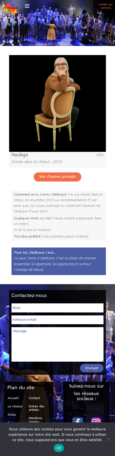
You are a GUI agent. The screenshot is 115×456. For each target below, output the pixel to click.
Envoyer (91, 368)
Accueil (13, 398)
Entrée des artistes (36, 408)
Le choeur (15, 406)
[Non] (108, 439)
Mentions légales (35, 420)
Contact (34, 398)
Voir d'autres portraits (57, 176)
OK (59, 448)
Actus (12, 415)
